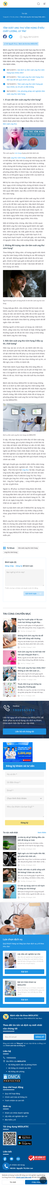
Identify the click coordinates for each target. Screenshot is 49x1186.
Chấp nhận (36, 1182)
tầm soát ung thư (10, 124)
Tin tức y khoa (14, 17)
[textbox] (24, 798)
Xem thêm (42, 832)
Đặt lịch (24, 971)
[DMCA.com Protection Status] (12, 1078)
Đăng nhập (9, 566)
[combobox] (24, 798)
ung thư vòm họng (18, 158)
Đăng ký (19, 566)
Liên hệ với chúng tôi (24, 731)
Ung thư (25, 470)
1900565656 (11, 1058)
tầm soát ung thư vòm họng (28, 548)
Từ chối (13, 1182)
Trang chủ (6, 17)
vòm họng (18, 153)
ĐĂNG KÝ (40, 1037)
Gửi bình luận (31, 593)
